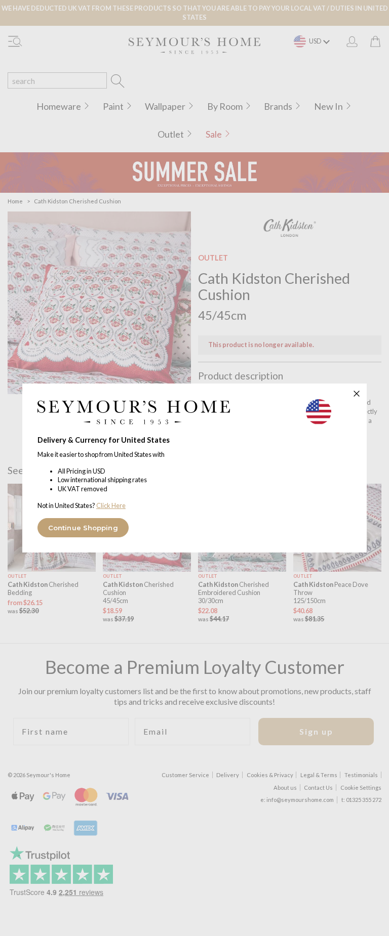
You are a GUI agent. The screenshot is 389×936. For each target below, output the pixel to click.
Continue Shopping (83, 528)
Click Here (111, 505)
